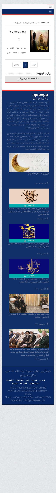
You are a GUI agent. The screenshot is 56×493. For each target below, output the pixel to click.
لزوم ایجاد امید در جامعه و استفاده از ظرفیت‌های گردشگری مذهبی (29, 315)
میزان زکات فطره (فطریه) (38, 173)
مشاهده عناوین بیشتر (28, 79)
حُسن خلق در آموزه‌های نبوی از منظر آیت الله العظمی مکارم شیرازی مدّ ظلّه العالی (31, 280)
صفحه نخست (44, 22)
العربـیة (34, 380)
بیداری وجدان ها (17, 32)
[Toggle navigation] (50, 6)
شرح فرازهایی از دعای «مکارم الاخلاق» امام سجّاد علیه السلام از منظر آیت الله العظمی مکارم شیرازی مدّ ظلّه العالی (28, 212)
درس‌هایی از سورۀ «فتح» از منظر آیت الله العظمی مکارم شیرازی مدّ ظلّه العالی (28, 245)
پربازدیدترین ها (43, 73)
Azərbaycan (34, 383)
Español (9, 380)
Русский (23, 383)
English (15, 383)
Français (19, 380)
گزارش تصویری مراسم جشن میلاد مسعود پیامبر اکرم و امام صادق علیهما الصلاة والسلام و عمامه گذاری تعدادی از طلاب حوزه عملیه (29, 352)
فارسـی (42, 380)
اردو (27, 380)
